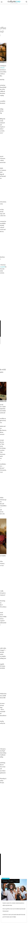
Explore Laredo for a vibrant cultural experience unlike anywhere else (13, 904)
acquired (2, 267)
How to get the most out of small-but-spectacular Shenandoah (14, 910)
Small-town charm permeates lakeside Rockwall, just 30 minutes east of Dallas (14, 916)
